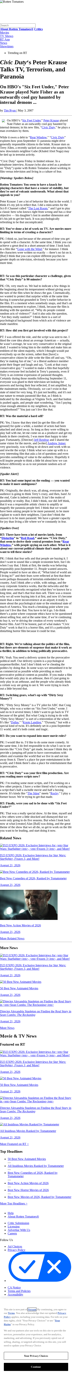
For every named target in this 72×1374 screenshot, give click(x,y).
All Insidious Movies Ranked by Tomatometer (36, 1165)
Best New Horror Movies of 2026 (28, 1190)
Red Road (27, 538)
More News (7, 1027)
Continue (36, 1366)
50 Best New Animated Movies (27, 1159)
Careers (12, 1233)
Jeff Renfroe (41, 439)
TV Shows (6, 36)
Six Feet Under (31, 120)
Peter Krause (51, 120)
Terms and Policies (19, 1291)
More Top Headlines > (13, 1203)
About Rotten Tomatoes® (23, 1216)
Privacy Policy (16, 1250)
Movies (4, 32)
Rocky (54, 793)
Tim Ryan (10, 110)
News (3, 43)
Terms (11, 1313)
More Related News (12, 938)
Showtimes (6, 46)
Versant (32, 1309)
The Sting (33, 793)
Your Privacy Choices (24, 1284)
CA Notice (14, 1287)
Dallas (15, 722)
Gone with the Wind (29, 249)
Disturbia (8, 538)
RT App (5, 39)
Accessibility (15, 1294)
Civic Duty (48, 127)
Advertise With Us (19, 1230)
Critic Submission (18, 1223)
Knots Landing (32, 722)
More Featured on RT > (14, 1144)
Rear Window (38, 137)
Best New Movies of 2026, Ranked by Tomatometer (39, 1197)
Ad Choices (15, 1246)
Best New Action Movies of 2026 (28, 1183)
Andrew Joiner (56, 443)
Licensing (14, 1226)
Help (11, 1213)
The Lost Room (37, 208)
